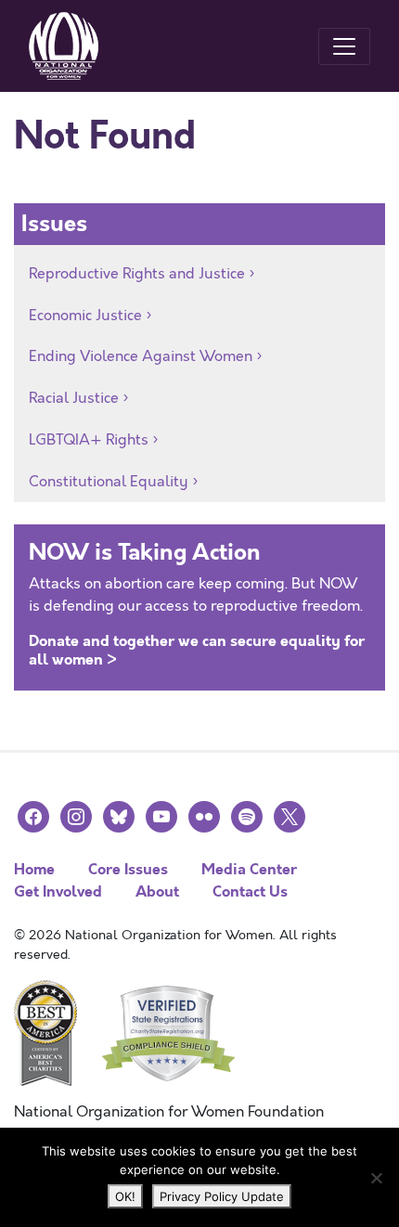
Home (34, 869)
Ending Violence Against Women (140, 356)
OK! (125, 1196)
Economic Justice (85, 315)
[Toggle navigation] (344, 46)
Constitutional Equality (108, 481)
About (157, 891)
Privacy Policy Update (222, 1196)
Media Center (249, 869)
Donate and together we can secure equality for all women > (197, 649)
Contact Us (250, 891)
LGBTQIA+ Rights (88, 440)
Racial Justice (74, 398)
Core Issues (128, 869)
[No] (376, 1178)
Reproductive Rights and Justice (137, 274)
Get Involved (58, 891)
